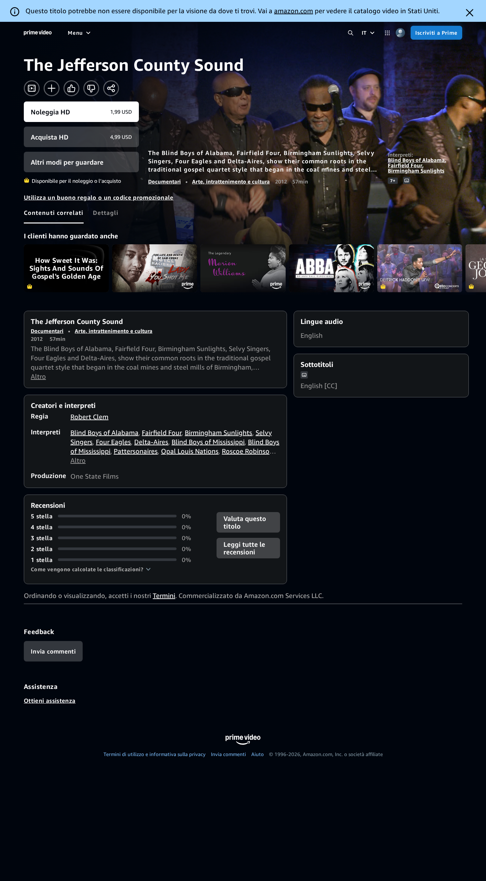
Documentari (164, 181)
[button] (91, 569)
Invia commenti (228, 754)
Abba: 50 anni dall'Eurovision (331, 268)
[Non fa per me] (91, 88)
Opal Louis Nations (190, 451)
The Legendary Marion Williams (242, 268)
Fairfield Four (405, 165)
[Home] (38, 32)
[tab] (54, 212)
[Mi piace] (71, 88)
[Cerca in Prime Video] (350, 33)
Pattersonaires (136, 451)
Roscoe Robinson (247, 451)
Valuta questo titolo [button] (244, 522)
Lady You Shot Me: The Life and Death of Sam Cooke (154, 268)
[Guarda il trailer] (32, 88)
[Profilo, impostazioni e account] (400, 33)
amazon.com (293, 11)
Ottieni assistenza (49, 700)
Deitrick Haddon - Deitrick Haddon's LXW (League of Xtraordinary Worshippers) (419, 268)
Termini (164, 595)
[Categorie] (387, 33)
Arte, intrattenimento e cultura (231, 181)
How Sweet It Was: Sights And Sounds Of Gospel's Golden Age (66, 268)
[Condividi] (111, 88)
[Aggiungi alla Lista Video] (52, 88)
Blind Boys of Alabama (416, 160)
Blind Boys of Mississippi (208, 442)
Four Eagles (113, 442)
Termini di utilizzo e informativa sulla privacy (154, 754)
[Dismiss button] (469, 13)
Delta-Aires (151, 442)
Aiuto (257, 754)
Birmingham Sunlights (416, 170)
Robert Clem (89, 416)
